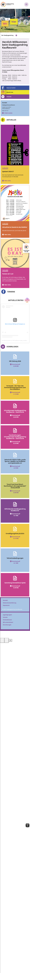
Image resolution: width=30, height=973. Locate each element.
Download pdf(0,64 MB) (16, 416)
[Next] (6, 640)
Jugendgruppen (7, 615)
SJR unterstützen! (8, 622)
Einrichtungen (7, 625)
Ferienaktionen (7, 620)
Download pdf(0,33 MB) (16, 442)
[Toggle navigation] (16, 35)
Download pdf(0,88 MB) (16, 491)
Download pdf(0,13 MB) (16, 537)
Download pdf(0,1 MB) (16, 514)
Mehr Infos (7, 180)
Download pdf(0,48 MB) (16, 587)
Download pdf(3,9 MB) (16, 467)
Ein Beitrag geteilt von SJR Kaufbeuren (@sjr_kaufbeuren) (15, 340)
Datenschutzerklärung (9, 603)
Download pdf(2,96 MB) (16, 365)
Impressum (6, 605)
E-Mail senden (8, 113)
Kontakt (5, 600)
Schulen (5, 617)
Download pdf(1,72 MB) (16, 393)
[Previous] (2, 640)
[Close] (10, 640)
